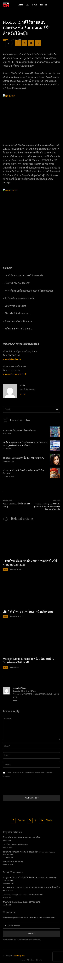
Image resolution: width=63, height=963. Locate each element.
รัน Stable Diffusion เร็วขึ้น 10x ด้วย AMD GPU (23, 458)
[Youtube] (41, 820)
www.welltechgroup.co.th (14, 374)
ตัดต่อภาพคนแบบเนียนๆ (13, 862)
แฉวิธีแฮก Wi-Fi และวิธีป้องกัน (15, 844)
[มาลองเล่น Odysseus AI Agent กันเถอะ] (55, 431)
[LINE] (31, 43)
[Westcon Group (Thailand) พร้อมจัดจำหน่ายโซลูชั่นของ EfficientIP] (31, 639)
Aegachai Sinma (19, 688)
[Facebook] (18, 43)
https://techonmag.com (27, 389)
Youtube (49, 820)
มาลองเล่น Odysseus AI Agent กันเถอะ (19, 430)
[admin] (10, 391)
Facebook (21, 820)
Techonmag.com (18, 956)
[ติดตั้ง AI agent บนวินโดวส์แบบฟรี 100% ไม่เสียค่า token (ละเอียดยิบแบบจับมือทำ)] (55, 445)
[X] (24, 43)
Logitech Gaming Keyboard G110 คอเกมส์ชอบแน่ (23, 895)
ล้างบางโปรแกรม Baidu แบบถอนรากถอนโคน (21, 837)
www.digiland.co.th (12, 359)
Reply (15, 700)
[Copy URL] (38, 43)
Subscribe (31, 933)
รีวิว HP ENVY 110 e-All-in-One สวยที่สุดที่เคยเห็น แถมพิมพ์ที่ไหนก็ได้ (31, 887)
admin (22, 385)
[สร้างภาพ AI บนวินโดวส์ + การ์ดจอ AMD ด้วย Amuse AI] (55, 473)
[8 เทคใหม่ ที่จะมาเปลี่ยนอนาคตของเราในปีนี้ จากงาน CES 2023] (31, 541)
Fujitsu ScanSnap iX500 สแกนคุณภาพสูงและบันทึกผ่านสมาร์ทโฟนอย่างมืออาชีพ (47, 507)
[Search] (57, 409)
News (5, 40)
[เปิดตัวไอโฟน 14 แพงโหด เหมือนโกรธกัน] (31, 592)
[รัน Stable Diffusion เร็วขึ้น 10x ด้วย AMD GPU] (55, 459)
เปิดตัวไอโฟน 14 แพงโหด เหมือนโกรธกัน (28, 611)
